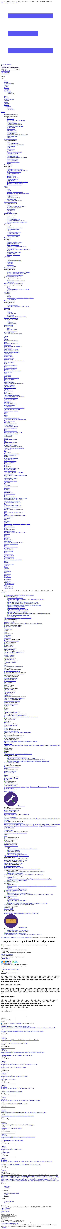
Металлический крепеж (10, 725)
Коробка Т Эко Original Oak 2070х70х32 (11, 1091)
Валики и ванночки (9, 814)
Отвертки (41, 826)
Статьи (6, 86)
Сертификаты (7, 90)
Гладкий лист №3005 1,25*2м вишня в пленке (13, 1067)
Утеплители (7, 485)
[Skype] (15, 961)
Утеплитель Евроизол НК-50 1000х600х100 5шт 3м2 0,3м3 (16, 1055)
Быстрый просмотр (6, 1027)
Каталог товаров (9, 937)
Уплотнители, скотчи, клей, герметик (14, 716)
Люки (5, 779)
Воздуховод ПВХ (8, 909)
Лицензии (9, 92)
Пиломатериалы (8, 554)
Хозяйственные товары (10, 785)
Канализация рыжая (9, 692)
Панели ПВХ (7, 638)
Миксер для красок (24, 814)
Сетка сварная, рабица (26, 745)
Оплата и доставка (9, 83)
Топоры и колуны (50, 824)
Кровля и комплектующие (11, 739)
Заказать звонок (5, 73)
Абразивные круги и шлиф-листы (13, 818)
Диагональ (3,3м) (5, 1152)
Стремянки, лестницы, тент (21, 787)
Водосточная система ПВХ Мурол (13, 863)
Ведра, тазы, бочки (9, 787)
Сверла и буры (50, 818)
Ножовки (35, 826)
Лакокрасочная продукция (11, 343)
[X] (8, 961)
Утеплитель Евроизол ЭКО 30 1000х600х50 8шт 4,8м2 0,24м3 (17, 1116)
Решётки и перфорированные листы (14, 652)
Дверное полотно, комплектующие (13, 512)
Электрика (7, 537)
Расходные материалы (10, 817)
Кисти (16, 814)
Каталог (3, 112)
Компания (6, 88)
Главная (3, 937)
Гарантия (6, 85)
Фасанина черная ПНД (10, 689)
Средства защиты (8, 841)
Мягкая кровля (8, 749)
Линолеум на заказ (9, 623)
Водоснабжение (8, 393)
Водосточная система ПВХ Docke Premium (15, 860)
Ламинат (16, 623)
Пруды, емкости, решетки (11, 778)
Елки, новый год (42, 787)
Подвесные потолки (9, 529)
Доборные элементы (9, 741)
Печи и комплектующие (10, 442)
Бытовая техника (8, 911)
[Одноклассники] (4, 961)
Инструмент (7, 466)
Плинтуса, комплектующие (11, 641)
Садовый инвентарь (9, 782)
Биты (34, 818)
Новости (6, 82)
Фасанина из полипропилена (12, 701)
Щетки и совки (34, 787)
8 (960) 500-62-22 (5, 71)
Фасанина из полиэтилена (11, 678)
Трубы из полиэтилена (10, 681)
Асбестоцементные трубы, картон (13, 736)
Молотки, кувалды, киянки (33, 824)
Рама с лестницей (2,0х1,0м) (8, 1079)
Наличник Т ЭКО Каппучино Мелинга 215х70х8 (14, 1043)
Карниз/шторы (8, 629)
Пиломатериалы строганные (11, 767)
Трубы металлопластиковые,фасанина (14, 698)
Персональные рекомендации (22, 1026)
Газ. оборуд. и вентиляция (11, 547)
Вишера (6, 768)
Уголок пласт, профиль (10, 662)
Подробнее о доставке (7, 954)
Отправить (3, 1024)
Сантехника (7, 521)
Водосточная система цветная (12, 866)
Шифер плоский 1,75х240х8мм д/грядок (11, 1128)
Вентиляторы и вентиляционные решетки (15, 833)
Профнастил (18, 741)
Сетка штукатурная (9, 659)
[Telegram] (17, 961)
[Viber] (10, 961)
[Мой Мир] (6, 961)
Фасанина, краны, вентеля (11, 704)
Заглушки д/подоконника (31, 716)
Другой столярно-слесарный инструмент (15, 824)
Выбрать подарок (5, 958)
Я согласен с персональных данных (18, 1023)
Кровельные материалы (10, 431)
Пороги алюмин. (8, 646)
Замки (5, 836)
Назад (8, 117)
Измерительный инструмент (11, 810)
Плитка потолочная (9, 643)
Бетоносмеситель (8, 830)
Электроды (7, 722)
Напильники (23, 826)
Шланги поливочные (9, 791)
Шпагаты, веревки (9, 788)
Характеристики (5, 969)
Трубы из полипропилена (11, 676)
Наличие (12, 969)
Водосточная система (9, 496)
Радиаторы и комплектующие (12, 671)
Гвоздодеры (12, 826)
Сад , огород (7, 452)
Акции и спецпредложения (11, 1193)
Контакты (6, 89)
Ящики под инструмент (10, 844)
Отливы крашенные (38, 745)
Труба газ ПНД (8, 695)
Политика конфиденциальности (9, 1223)
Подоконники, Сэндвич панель (12, 626)
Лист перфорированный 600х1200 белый (12, 1140)
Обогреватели (35, 913)
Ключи (18, 826)
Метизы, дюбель (8, 728)
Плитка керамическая (31, 623)
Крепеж (6, 415)
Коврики (39, 623)
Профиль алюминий (9, 649)
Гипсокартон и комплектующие (12, 505)
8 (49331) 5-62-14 (5, 72)
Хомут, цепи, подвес (9, 719)
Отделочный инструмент (10, 838)
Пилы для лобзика (41, 818)
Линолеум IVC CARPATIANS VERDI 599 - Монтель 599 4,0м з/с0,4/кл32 (20, 1164)
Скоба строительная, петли (11, 731)
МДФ (5, 632)
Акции (6, 80)
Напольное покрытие (9, 622)
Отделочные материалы (10, 368)
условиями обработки (15, 1023)
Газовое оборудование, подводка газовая (20, 913)
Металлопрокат (8, 744)
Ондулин (34, 741)
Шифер (6, 752)
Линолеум (22, 623)
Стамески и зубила (9, 827)
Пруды (9, 779)
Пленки (6, 775)
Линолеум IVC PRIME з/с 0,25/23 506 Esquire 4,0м (14, 1104)
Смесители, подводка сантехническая (14, 673)
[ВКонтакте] (2, 961)
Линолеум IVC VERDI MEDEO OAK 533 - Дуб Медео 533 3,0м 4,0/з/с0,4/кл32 (22, 1031)
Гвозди (6, 709)
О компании (7, 1186)
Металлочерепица (27, 741)
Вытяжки (6, 913)
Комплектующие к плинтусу (11, 712)
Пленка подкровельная (10, 771)
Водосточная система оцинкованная (13, 867)
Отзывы (17, 969)
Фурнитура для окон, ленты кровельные (15, 715)
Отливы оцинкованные (50, 745)
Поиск (17, 69)
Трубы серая (7, 683)
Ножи (43, 824)
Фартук (6, 665)
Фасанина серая (8, 686)
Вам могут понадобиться (7, 1026)
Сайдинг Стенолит (9, 656)
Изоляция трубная (9, 772)
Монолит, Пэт (7, 635)
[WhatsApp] (13, 961)
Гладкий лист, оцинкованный (12, 745)
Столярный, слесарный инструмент (13, 823)
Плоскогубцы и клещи (50, 826)
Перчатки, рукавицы (53, 787)
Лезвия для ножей (27, 818)
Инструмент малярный (10, 813)
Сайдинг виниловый (9, 655)
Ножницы (30, 826)
